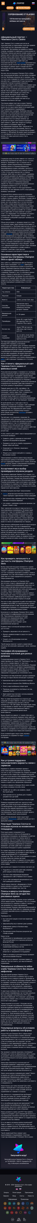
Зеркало (6, 1196)
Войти (10, 8)
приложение (13, 819)
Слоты (5, 494)
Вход (14, 1196)
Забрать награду (26, 29)
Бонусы (6, 1192)
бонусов (9, 234)
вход (22, 264)
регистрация (21, 63)
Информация (12, 1199)
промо (3, 463)
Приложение (29, 1192)
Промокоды (25, 1199)
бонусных (22, 412)
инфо (2, 359)
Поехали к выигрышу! (18, 1161)
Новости (31, 1196)
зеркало (26, 735)
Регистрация (17, 1192)
